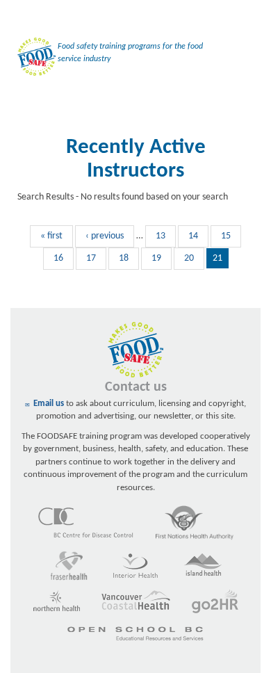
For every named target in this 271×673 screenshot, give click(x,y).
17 (91, 258)
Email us (48, 403)
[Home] (33, 58)
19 (156, 258)
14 (193, 236)
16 (58, 258)
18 (124, 258)
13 (160, 236)
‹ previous (104, 236)
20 (189, 258)
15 (226, 236)
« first (51, 236)
